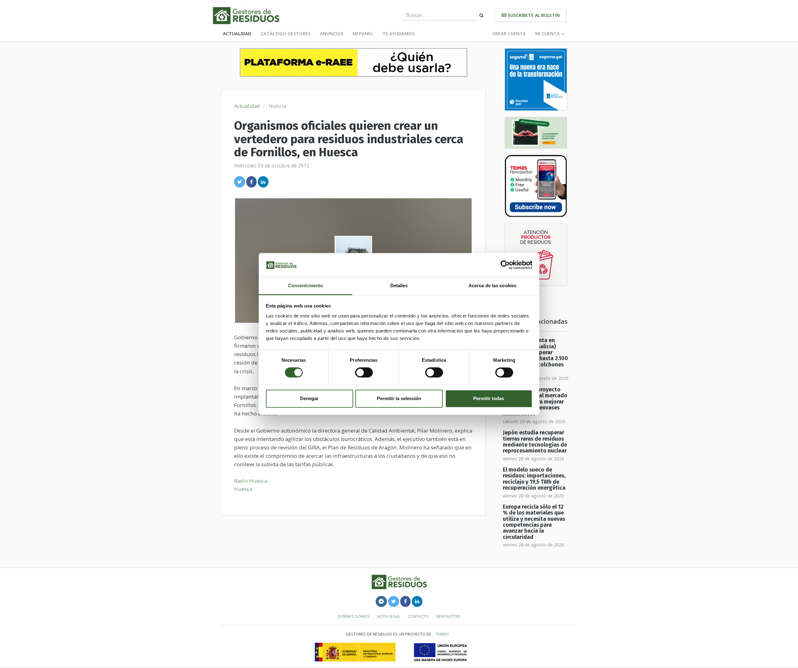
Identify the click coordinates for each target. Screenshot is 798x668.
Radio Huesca (250, 480)
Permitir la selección (399, 398)
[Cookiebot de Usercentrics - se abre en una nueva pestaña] (505, 265)
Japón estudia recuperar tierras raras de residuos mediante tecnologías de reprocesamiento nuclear (535, 441)
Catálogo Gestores (285, 33)
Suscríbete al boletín (533, 15)
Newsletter (448, 616)
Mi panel (363, 33)
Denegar (309, 398)
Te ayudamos (398, 33)
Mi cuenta (548, 33)
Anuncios (331, 33)
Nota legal (388, 616)
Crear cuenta (509, 33)
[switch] (364, 373)
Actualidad (237, 33)
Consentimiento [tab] (305, 285)
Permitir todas (488, 398)
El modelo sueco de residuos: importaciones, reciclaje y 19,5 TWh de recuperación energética (534, 479)
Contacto (418, 616)
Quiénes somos (354, 616)
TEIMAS (442, 634)
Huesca (243, 488)
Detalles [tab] (399, 285)
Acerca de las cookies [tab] (493, 285)
